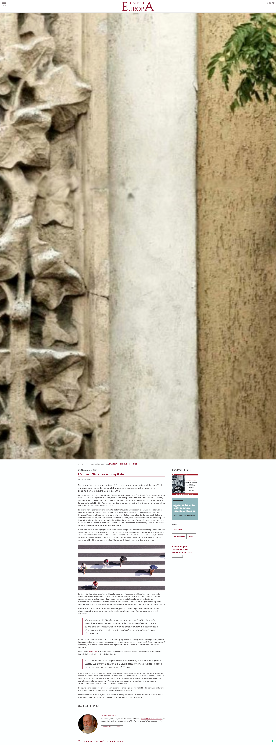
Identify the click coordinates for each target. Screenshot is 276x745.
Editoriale (103, 464)
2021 (95, 464)
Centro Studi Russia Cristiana (151, 719)
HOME (80, 464)
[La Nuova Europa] (138, 6)
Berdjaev (93, 652)
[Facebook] (90, 706)
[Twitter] (94, 706)
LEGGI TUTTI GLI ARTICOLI (112, 726)
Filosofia (178, 529)
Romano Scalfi (85, 479)
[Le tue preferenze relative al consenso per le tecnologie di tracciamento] (272, 741)
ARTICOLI (88, 464)
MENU (4, 5)
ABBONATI (177, 556)
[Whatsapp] (97, 706)
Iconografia (179, 536)
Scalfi (191, 536)
